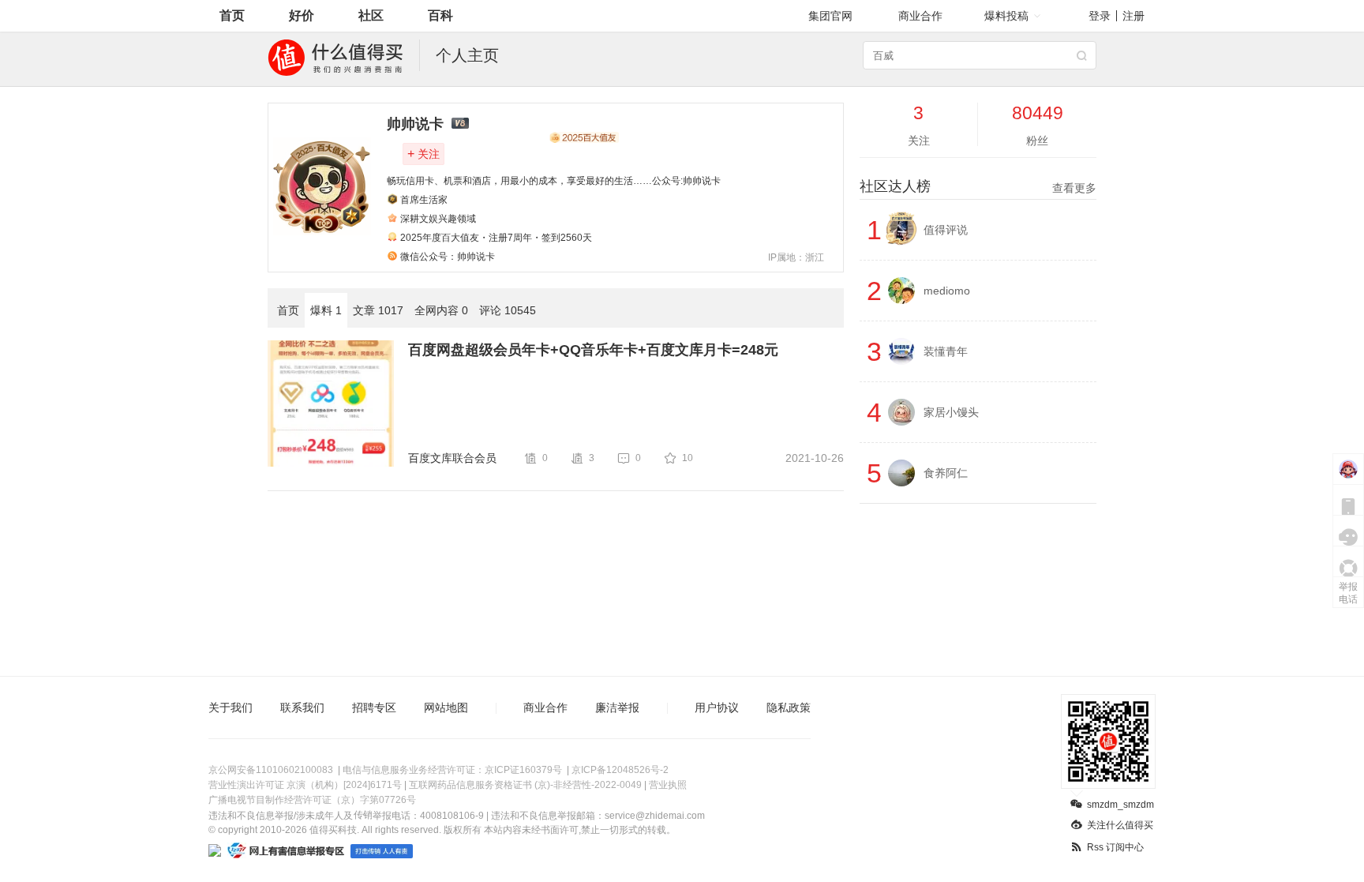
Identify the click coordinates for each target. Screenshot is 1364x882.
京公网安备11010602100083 (270, 769)
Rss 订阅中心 (1115, 847)
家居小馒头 (951, 412)
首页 (232, 15)
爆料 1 (326, 310)
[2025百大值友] (584, 137)
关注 (423, 153)
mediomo (947, 290)
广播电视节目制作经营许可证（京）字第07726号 (312, 799)
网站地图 (446, 707)
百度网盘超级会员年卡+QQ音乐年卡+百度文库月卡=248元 (593, 350)
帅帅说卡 (415, 124)
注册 (1133, 15)
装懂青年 (946, 351)
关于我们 (230, 707)
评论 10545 (507, 310)
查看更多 (1074, 188)
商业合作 (920, 15)
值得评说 (946, 229)
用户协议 (717, 707)
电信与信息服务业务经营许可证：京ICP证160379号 (452, 769)
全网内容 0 (441, 310)
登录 (1100, 15)
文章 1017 (378, 310)
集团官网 (830, 15)
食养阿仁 (946, 473)
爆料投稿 (1006, 15)
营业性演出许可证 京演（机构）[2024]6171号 (305, 784)
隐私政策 (788, 707)
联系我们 (302, 707)
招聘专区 (374, 707)
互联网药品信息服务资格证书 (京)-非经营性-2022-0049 (525, 784)
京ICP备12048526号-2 (620, 769)
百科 (440, 15)
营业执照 (668, 784)
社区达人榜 (978, 186)
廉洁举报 (617, 707)
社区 (371, 15)
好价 (301, 15)
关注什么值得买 (1120, 825)
